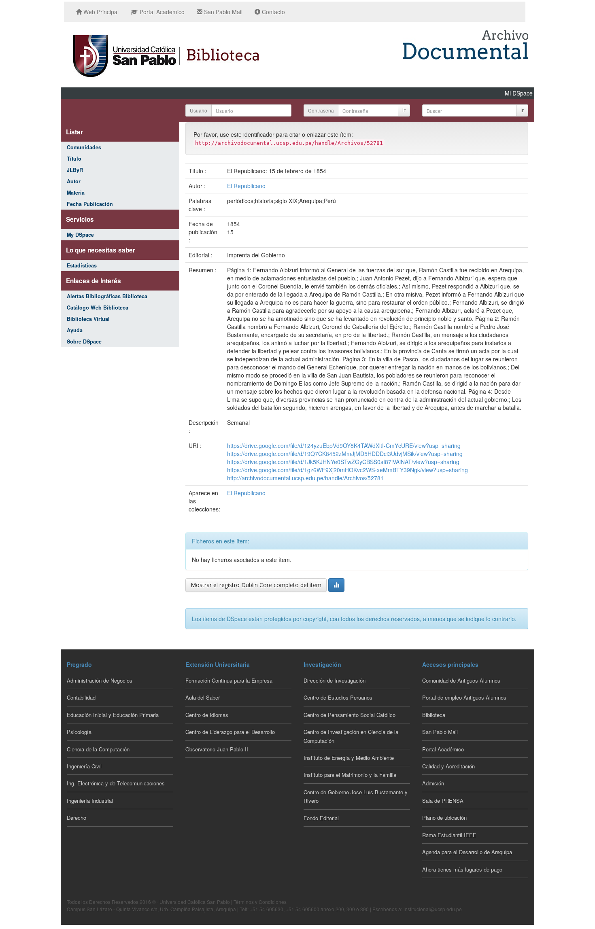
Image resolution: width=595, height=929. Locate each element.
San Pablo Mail (222, 12)
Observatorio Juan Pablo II (216, 749)
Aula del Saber (202, 697)
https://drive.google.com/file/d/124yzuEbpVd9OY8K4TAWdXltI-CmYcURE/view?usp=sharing (344, 445)
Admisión (433, 783)
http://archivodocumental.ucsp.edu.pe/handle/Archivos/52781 (305, 478)
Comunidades (84, 147)
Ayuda (75, 330)
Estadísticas (82, 265)
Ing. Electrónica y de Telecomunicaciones (116, 783)
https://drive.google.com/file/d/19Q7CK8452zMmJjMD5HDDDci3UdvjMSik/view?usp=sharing (345, 454)
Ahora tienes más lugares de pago (462, 869)
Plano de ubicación (444, 817)
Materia (76, 192)
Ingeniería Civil (84, 766)
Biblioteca (433, 715)
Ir (404, 110)
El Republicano (246, 186)
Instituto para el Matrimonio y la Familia (350, 774)
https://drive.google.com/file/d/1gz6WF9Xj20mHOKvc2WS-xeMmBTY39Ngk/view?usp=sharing (347, 470)
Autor (74, 181)
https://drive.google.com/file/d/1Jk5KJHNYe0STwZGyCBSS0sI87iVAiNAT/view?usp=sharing (343, 462)
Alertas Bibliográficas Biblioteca (107, 296)
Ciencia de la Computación (98, 749)
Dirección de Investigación (335, 680)
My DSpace (80, 234)
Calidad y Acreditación (448, 766)
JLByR (75, 170)
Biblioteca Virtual (88, 318)
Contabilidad (81, 697)
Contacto (272, 12)
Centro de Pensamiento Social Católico (349, 715)
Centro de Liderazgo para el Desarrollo (230, 732)
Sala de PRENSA (442, 800)
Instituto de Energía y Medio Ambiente (349, 757)
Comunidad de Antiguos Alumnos (461, 680)
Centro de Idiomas (206, 715)
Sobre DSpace (84, 341)
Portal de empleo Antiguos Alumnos (464, 697)
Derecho (76, 817)
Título (74, 158)
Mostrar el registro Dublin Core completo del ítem (256, 585)
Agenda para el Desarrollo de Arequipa (467, 852)
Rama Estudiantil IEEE (449, 835)
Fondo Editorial (321, 818)
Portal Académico (161, 12)
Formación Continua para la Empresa (228, 680)
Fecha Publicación (90, 204)
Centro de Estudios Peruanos (338, 697)
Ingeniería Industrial (90, 800)
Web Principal (100, 12)
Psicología (79, 732)
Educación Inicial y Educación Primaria (113, 715)
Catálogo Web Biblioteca (97, 307)
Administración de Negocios (99, 680)
